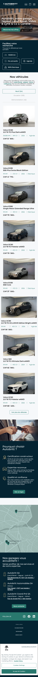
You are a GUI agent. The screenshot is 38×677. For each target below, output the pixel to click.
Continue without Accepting (29, 646)
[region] (19, 659)
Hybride (29, 61)
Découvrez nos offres (10, 30)
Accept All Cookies (19, 671)
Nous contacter (19, 606)
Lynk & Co (7, 83)
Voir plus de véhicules (19, 412)
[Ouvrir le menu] (34, 4)
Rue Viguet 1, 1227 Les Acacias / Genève (18, 588)
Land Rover (18, 82)
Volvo (31, 82)
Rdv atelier (30, 4)
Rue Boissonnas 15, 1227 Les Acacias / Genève (20, 578)
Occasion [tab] (17, 95)
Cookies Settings (18, 665)
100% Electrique (13, 67)
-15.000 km (12, 55)
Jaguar (25, 82)
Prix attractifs (13, 61)
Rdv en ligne (19, 492)
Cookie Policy (18, 661)
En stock (26, 4)
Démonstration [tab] (17, 100)
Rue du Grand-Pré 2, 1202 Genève (19, 598)
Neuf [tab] (17, 91)
